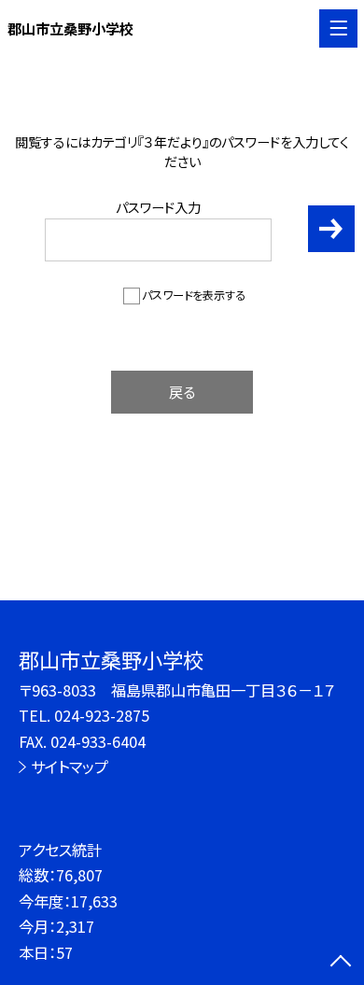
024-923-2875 (101, 715)
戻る (182, 391)
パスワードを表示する (193, 295)
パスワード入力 (158, 207)
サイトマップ (69, 766)
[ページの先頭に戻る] (340, 962)
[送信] (332, 229)
